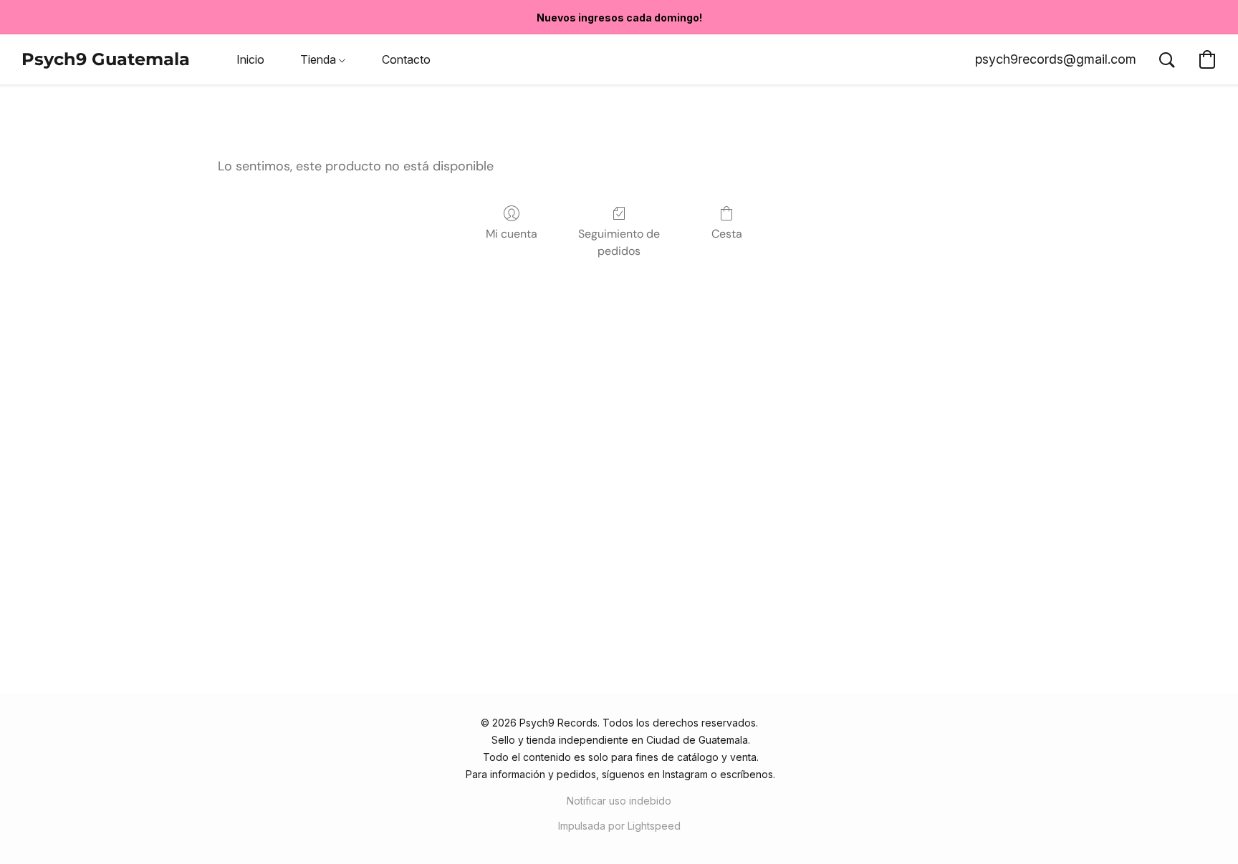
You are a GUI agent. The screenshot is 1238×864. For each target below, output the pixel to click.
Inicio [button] (250, 59)
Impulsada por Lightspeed (619, 826)
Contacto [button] (406, 59)
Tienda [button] (319, 59)
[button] (105, 59)
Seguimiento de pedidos (619, 242)
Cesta (726, 233)
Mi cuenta (511, 233)
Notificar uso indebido (619, 801)
